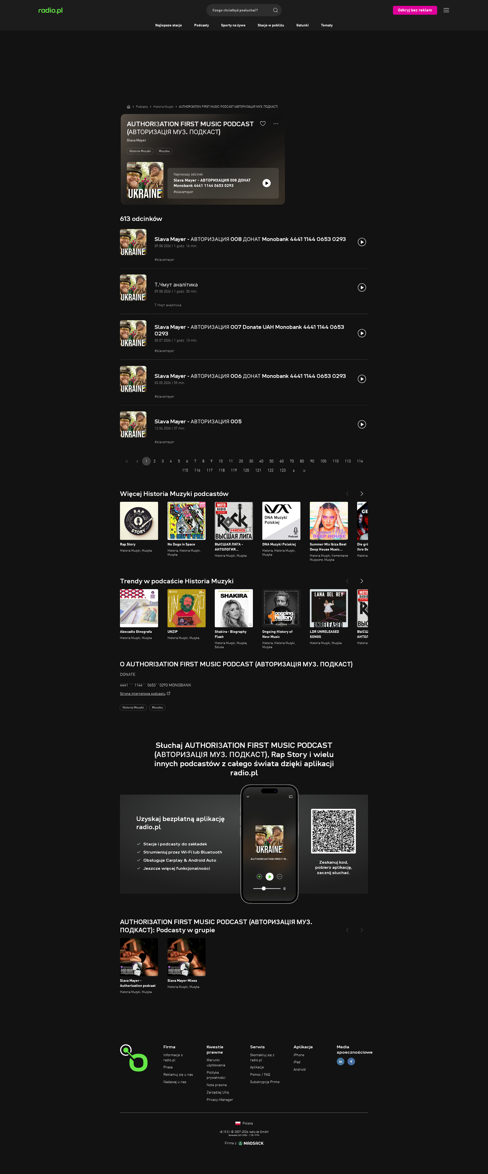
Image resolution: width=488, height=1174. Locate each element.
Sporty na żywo (233, 25)
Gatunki (302, 25)
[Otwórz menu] (446, 10)
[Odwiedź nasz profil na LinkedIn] (341, 1061)
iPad (297, 1062)
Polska (247, 1123)
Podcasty (201, 25)
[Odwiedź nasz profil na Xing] (351, 1061)
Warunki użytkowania (216, 1062)
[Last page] (304, 471)
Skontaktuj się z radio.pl (262, 1057)
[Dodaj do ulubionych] (263, 123)
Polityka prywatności (216, 1075)
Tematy (327, 25)
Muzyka (164, 151)
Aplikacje (257, 1067)
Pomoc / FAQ (260, 1074)
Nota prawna (217, 1085)
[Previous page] (137, 461)
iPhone (299, 1055)
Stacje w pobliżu (271, 25)
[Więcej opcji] (276, 124)
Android (300, 1069)
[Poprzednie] (347, 492)
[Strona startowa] (129, 107)
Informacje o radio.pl (173, 1057)
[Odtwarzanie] (267, 183)
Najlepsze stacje (168, 25)
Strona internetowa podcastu (142, 694)
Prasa (168, 1067)
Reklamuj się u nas (178, 1074)
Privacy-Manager (220, 1100)
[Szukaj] (275, 10)
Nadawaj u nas (174, 1082)
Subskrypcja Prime (265, 1082)
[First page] (127, 461)
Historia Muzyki (140, 151)
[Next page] (294, 471)
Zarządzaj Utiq (218, 1092)
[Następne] (362, 492)
